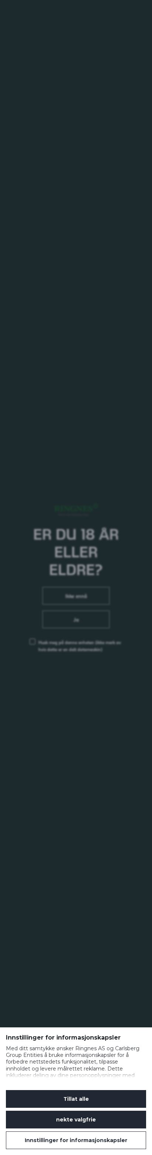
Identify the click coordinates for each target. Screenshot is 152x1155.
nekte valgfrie (76, 1119)
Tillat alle (76, 1099)
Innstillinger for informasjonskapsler (76, 1140)
